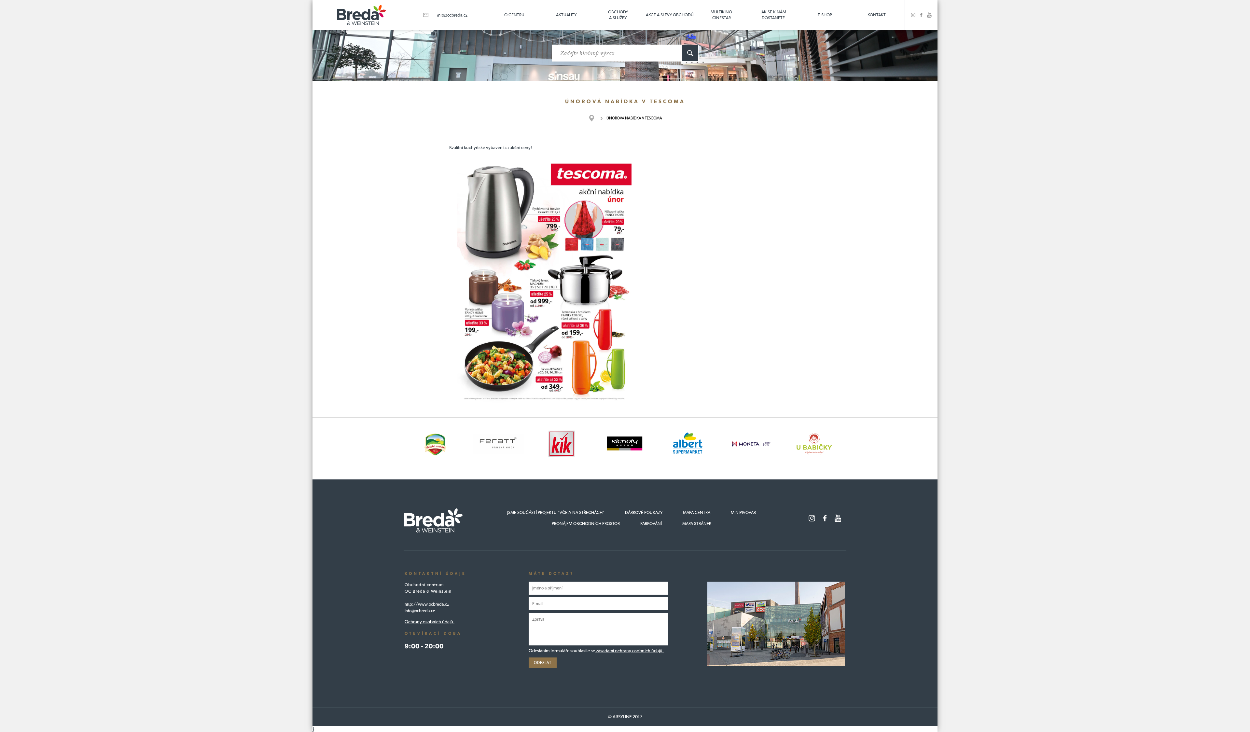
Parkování (651, 523)
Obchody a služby (618, 14)
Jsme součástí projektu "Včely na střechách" (555, 512)
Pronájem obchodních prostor (586, 523)
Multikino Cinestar (721, 14)
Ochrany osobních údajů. (429, 621)
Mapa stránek (697, 523)
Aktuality (566, 14)
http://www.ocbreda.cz (427, 604)
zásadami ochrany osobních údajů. (629, 650)
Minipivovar (743, 512)
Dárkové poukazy (643, 512)
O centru (514, 14)
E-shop (825, 14)
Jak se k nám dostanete (773, 14)
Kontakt (877, 14)
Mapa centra (696, 512)
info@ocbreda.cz (452, 15)
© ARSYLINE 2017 (625, 716)
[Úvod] (595, 118)
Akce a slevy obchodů (670, 14)
